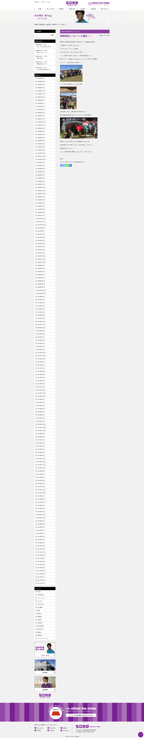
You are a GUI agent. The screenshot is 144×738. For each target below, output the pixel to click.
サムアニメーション (43, 638)
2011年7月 (40, 564)
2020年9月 (40, 265)
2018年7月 (40, 337)
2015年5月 (40, 446)
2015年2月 (40, 455)
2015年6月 (40, 443)
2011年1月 (40, 583)
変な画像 (40, 607)
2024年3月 (40, 144)
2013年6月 (40, 505)
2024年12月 (41, 122)
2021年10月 (41, 225)
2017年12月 (41, 352)
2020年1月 (40, 287)
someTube (40, 629)
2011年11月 (41, 552)
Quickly (77, 736)
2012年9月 (40, 521)
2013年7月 (40, 502)
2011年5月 (40, 571)
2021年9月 (40, 228)
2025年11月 (41, 94)
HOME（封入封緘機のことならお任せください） (46, 724)
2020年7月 (40, 271)
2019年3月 (40, 312)
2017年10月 (41, 359)
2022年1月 (40, 215)
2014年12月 (41, 461)
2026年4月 (40, 81)
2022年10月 (41, 193)
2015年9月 (40, 433)
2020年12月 (41, 256)
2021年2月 (40, 250)
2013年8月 (40, 499)
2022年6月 (40, 200)
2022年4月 (40, 206)
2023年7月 (40, 165)
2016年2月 (40, 418)
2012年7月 (40, 527)
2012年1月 (40, 546)
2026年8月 (40, 78)
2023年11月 (41, 156)
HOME (40, 9)
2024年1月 (40, 150)
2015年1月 (40, 458)
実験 (39, 610)
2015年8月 (40, 437)
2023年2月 (40, 181)
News (39, 591)
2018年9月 (40, 331)
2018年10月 (41, 327)
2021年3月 (40, 246)
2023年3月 (40, 178)
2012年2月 (40, 543)
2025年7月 (40, 106)
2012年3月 (40, 539)
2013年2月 (40, 511)
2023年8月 (40, 162)
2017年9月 (40, 362)
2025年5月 (40, 112)
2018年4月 (40, 343)
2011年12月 (41, 549)
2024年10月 (41, 125)
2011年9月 (40, 558)
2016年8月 (40, 399)
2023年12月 (41, 153)
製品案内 (61, 9)
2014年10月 (41, 468)
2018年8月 (40, 334)
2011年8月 (40, 561)
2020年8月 (40, 268)
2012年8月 (40, 524)
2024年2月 (40, 147)
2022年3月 (40, 209)
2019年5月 (40, 306)
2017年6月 (40, 371)
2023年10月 (41, 159)
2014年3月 (40, 480)
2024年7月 (40, 134)
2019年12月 (41, 290)
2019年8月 (40, 296)
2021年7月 (40, 234)
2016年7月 (40, 402)
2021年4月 (40, 243)
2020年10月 (41, 262)
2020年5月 (40, 278)
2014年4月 (40, 477)
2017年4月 (40, 377)
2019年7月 (40, 299)
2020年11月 (41, 259)
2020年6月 (40, 275)
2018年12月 (41, 321)
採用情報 (93, 9)
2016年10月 (41, 396)
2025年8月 (40, 103)
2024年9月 (40, 128)
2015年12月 (41, 424)
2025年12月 (41, 91)
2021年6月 (40, 237)
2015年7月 (40, 440)
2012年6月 (40, 530)
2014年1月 (40, 486)
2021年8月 (40, 231)
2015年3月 (40, 452)
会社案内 (82, 9)
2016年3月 (40, 415)
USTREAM (41, 595)
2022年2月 (40, 212)
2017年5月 (40, 374)
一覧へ (84, 172)
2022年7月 (40, 197)
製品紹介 (40, 635)
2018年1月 (40, 349)
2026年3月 (40, 84)
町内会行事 (41, 626)
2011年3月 (40, 577)
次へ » (107, 172)
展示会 (39, 613)
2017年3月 (40, 380)
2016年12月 (41, 390)
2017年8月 (40, 365)
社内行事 (40, 623)
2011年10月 (41, 555)
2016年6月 (40, 405)
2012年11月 (41, 518)
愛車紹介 (40, 616)
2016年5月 (40, 409)
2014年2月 (40, 483)
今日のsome (41, 604)
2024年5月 (40, 140)
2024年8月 (40, 131)
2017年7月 (40, 368)
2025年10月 (41, 97)
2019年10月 (41, 293)
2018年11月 (41, 324)
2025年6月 (40, 109)
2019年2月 (40, 315)
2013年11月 (41, 490)
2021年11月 (41, 222)
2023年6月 (40, 168)
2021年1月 (40, 253)
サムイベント (41, 598)
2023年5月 (40, 172)
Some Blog (52, 728)
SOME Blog (72, 9)
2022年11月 (41, 190)
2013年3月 (40, 508)
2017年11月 (41, 356)
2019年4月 (40, 309)
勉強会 (39, 632)
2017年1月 (40, 387)
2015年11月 (41, 427)
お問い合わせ (104, 9)
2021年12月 (41, 218)
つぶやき (40, 601)
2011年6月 (40, 567)
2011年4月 (40, 574)
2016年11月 (41, 393)
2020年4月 (40, 281)
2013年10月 (41, 493)
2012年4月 (40, 536)
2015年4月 (40, 449)
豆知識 (39, 620)
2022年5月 (40, 203)
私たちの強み (50, 9)
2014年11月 (41, 465)
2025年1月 (40, 119)
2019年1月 (40, 318)
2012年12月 (41, 514)
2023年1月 (40, 184)
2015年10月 (41, 430)
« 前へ (62, 172)
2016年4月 (40, 412)
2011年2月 (40, 580)
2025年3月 (40, 116)
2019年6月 (40, 303)
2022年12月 (41, 187)
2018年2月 (40, 346)
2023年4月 (40, 175)
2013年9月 (40, 496)
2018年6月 (40, 340)
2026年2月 (40, 87)
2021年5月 (40, 240)
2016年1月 (40, 421)
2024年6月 (40, 137)
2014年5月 (40, 474)
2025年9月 (40, 100)
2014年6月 (40, 471)
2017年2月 (40, 384)
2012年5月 (40, 533)
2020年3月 (40, 284)
